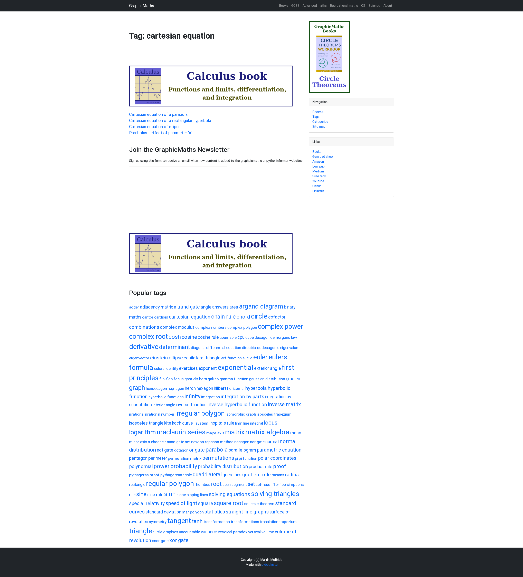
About (387, 6)
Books (283, 6)
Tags (316, 117)
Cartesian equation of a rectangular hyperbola (170, 120)
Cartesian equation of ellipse (155, 126)
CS (363, 6)
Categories (320, 122)
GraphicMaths (141, 5)
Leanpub (318, 166)
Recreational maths (344, 6)
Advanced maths (315, 6)
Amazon (318, 161)
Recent (317, 112)
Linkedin (318, 191)
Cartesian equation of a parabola (158, 114)
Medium (318, 171)
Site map (318, 127)
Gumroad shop (322, 157)
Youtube (318, 181)
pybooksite (270, 565)
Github (317, 186)
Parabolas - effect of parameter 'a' (160, 132)
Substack (319, 176)
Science (374, 6)
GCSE (295, 6)
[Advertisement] (203, 55)
